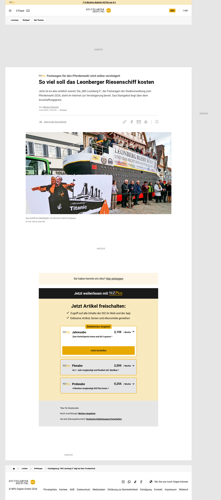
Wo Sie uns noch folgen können (171, 481)
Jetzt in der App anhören (55, 122)
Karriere (63, 489)
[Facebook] (141, 481)
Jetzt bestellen (98, 350)
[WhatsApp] (129, 481)
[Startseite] (13, 468)
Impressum (171, 489)
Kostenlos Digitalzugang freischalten (104, 419)
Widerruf (183, 489)
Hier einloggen (114, 278)
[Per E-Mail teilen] (139, 122)
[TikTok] (135, 481)
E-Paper (20, 10)
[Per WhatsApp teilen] (146, 122)
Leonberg (14, 20)
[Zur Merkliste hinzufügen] (156, 122)
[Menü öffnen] (10, 11)
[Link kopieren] (124, 122)
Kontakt (158, 489)
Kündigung (146, 489)
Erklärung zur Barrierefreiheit (123, 489)
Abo (172, 10)
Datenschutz (83, 489)
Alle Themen (39, 20)
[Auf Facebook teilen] (132, 122)
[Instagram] (123, 481)
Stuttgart (26, 20)
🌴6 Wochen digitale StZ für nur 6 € (99, 2)
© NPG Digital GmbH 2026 (23, 489)
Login (185, 10)
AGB (72, 489)
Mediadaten (99, 489)
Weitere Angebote (86, 413)
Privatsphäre (50, 489)
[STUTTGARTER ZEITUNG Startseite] (98, 10)
